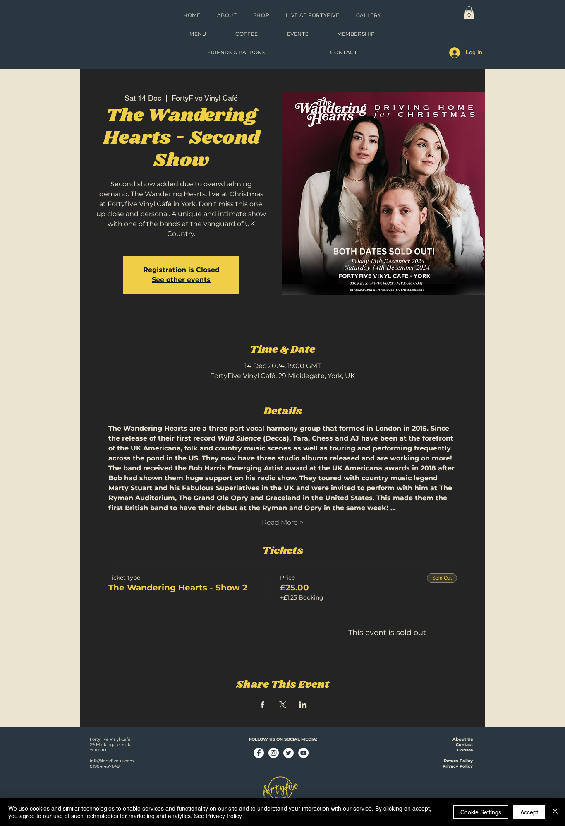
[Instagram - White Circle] (273, 753)
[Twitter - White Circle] (288, 753)
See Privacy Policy (218, 816)
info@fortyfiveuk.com (112, 760)
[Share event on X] (283, 704)
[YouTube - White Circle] (303, 753)
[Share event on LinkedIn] (303, 704)
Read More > (282, 522)
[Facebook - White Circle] (259, 753)
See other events (181, 280)
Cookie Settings (480, 812)
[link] (469, 12)
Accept (529, 812)
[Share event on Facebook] (262, 704)
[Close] (555, 811)
